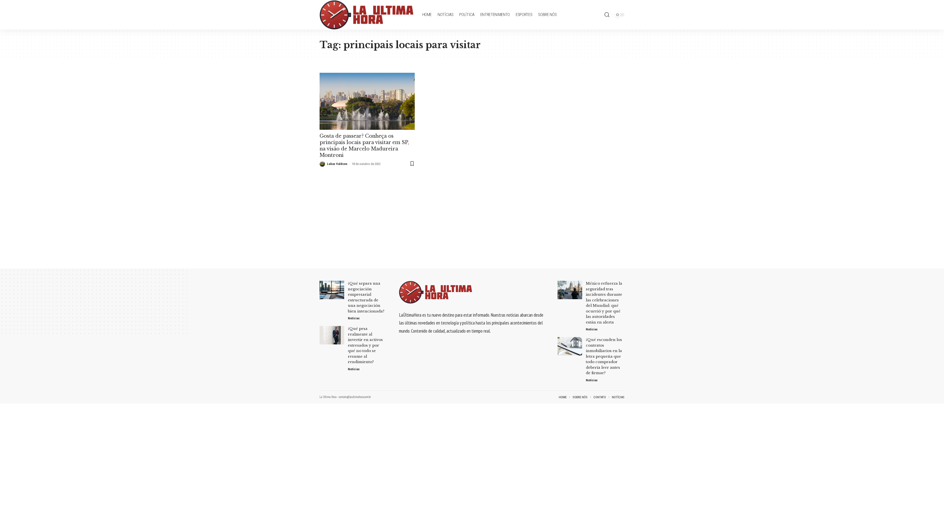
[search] (607, 15)
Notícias (354, 318)
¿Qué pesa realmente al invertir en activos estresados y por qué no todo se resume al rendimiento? (365, 345)
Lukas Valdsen (337, 164)
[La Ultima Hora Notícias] (367, 15)
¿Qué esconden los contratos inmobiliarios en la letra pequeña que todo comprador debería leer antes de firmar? (604, 356)
